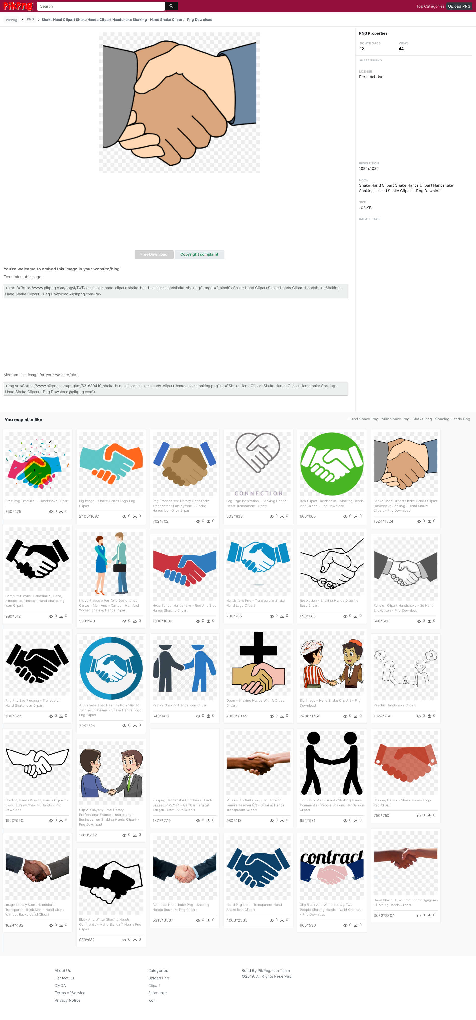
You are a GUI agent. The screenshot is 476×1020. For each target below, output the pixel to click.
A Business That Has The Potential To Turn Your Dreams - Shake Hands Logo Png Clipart (110, 710)
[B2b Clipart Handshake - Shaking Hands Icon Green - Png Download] (332, 463)
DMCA (60, 985)
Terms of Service (70, 992)
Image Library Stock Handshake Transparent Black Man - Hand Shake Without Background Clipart (35, 909)
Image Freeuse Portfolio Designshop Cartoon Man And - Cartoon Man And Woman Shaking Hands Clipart (109, 605)
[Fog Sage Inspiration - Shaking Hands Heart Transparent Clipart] (258, 463)
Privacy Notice (68, 1000)
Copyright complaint (199, 254)
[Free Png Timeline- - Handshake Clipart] (37, 463)
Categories (158, 970)
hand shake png (363, 419)
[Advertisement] (179, 213)
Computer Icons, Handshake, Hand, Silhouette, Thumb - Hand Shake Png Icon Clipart (35, 600)
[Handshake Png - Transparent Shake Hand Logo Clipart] (258, 563)
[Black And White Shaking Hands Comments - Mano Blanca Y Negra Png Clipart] (111, 882)
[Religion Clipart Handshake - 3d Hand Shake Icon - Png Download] (406, 568)
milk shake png (395, 419)
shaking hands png (452, 419)
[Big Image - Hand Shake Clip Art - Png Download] (332, 663)
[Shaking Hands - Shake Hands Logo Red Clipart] (406, 763)
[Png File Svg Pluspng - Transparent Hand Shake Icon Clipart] (37, 663)
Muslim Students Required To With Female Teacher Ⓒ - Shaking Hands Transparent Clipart (255, 805)
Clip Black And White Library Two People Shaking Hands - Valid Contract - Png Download (331, 909)
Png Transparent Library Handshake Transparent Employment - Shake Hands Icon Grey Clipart (181, 505)
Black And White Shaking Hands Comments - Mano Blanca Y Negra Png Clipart (110, 924)
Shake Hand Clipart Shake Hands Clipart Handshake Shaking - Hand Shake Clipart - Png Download (406, 505)
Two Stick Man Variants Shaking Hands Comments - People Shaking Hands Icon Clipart (332, 805)
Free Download (154, 254)
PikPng (11, 20)
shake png (422, 419)
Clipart (154, 985)
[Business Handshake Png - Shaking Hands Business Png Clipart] (185, 867)
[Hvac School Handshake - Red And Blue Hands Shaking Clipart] (185, 568)
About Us (63, 970)
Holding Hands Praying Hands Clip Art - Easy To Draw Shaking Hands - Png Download (37, 805)
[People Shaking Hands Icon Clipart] (185, 668)
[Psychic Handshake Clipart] (406, 668)
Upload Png (158, 978)
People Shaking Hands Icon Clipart (180, 705)
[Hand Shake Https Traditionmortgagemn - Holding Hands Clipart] (406, 863)
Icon (152, 1000)
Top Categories (430, 6)
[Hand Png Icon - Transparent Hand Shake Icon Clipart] (258, 867)
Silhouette (157, 992)
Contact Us (64, 978)
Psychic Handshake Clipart (395, 705)
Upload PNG (459, 6)
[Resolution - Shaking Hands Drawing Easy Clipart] (332, 563)
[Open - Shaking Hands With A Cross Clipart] (258, 663)
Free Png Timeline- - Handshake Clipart (37, 501)
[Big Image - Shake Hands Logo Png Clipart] (111, 463)
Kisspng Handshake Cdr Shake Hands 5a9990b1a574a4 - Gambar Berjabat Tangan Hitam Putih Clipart (183, 805)
